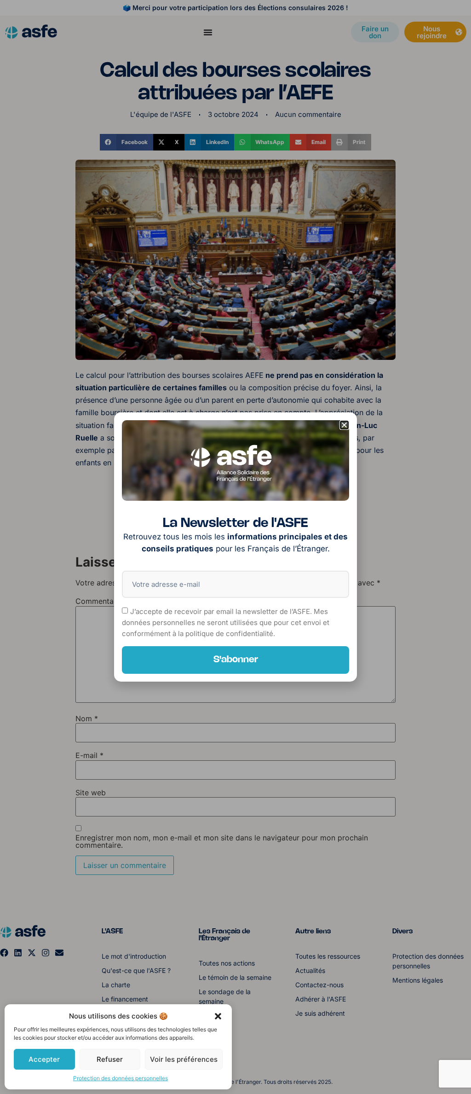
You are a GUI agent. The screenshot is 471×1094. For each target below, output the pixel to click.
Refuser (110, 1059)
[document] (235, 547)
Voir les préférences (184, 1059)
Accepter (44, 1059)
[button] (218, 1016)
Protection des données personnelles (120, 1078)
